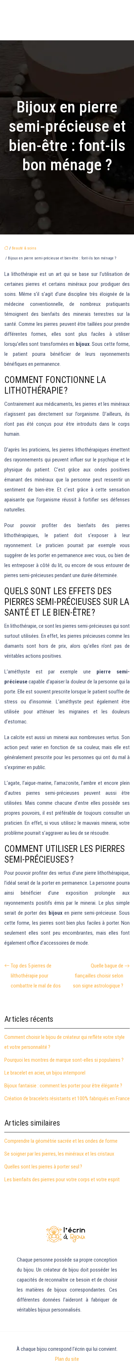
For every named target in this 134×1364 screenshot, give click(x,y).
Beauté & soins (24, 248)
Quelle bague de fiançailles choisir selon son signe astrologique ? (98, 976)
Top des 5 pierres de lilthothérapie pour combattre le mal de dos (36, 976)
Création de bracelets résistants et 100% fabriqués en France (67, 1098)
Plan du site (67, 1359)
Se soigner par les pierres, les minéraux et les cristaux (59, 1154)
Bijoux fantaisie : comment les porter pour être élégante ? (63, 1085)
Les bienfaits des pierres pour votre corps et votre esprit (62, 1179)
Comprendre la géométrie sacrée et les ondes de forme (61, 1141)
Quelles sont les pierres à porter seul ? (43, 1166)
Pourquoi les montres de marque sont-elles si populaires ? (64, 1060)
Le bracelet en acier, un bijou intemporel (44, 1073)
